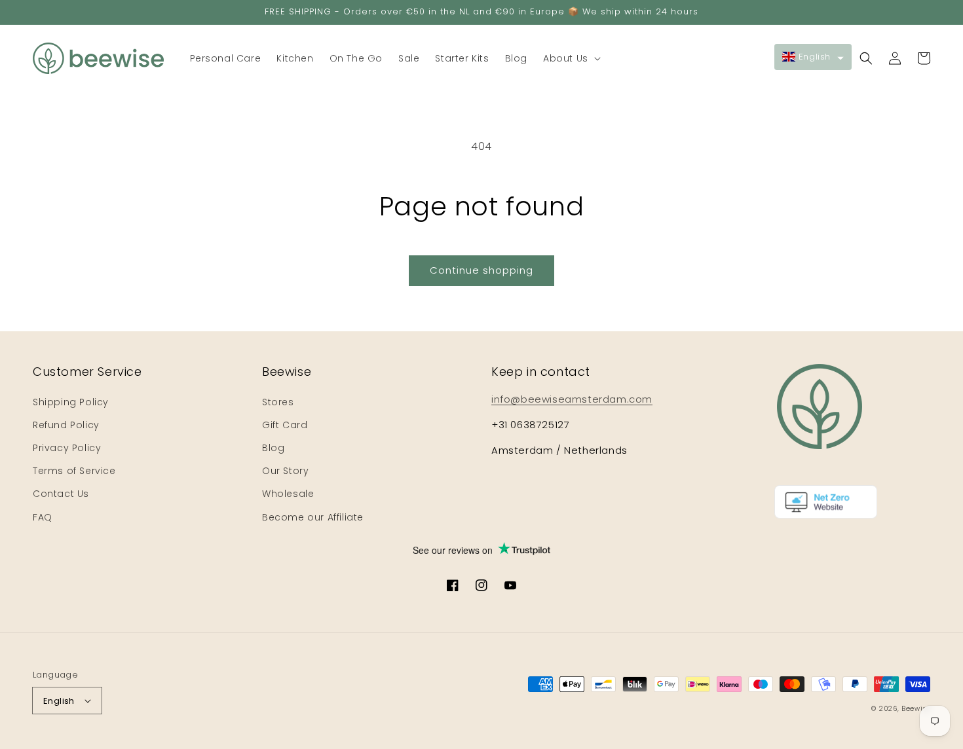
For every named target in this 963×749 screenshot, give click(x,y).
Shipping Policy (71, 402)
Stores (278, 402)
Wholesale (288, 493)
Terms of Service (74, 470)
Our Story (285, 470)
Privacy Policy (67, 447)
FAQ (42, 517)
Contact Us (61, 493)
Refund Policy (66, 424)
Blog (273, 447)
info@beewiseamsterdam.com (571, 399)
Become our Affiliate (313, 517)
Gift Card (284, 424)
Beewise (915, 709)
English (59, 701)
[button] (570, 58)
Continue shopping (481, 270)
